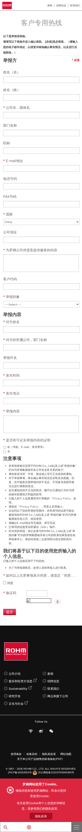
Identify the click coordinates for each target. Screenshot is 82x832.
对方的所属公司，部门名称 (25, 340)
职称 (6, 143)
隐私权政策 (49, 754)
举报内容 (11, 411)
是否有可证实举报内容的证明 (26, 440)
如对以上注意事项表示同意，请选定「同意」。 (40, 575)
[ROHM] (7, 5)
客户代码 (10, 279)
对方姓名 (11, 322)
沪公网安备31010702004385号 (56, 772)
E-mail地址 (13, 161)
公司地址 (10, 232)
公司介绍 (14, 673)
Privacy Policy (61, 498)
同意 (10, 583)
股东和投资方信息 (20, 681)
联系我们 (75, 5)
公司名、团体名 (16, 107)
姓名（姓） (11, 90)
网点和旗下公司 (57, 696)
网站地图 (65, 754)
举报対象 (11, 297)
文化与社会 (16, 703)
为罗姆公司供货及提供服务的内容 (30, 250)
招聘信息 (61, 5)
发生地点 (11, 393)
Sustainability (18, 688)
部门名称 (10, 125)
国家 (8, 214)
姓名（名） (11, 72)
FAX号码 (9, 196)
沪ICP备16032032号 (20, 772)
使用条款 (16, 754)
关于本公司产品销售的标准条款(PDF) (40, 759)
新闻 (49, 5)
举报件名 (10, 358)
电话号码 (10, 179)
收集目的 (31, 754)
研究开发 (14, 696)
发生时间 (11, 375)
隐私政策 (41, 816)
